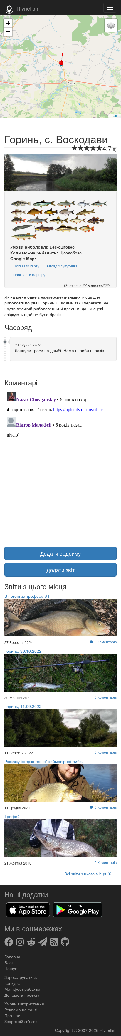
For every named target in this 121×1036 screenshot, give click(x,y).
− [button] (8, 32)
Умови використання (24, 1004)
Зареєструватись (20, 977)
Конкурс (12, 983)
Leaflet (115, 116)
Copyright (64, 1030)
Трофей (12, 816)
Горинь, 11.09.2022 (22, 706)
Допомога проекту (21, 995)
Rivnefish (108, 1030)
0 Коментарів (106, 696)
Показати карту (26, 265)
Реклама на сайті (20, 1009)
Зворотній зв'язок (20, 1021)
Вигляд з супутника (62, 265)
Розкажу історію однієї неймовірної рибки (44, 761)
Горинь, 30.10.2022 (22, 651)
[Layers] (111, 25)
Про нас (12, 1015)
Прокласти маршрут (30, 274)
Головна (12, 957)
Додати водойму (60, 553)
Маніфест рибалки (22, 989)
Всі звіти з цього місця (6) (88, 874)
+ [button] (8, 23)
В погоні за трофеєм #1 (27, 596)
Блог (8, 962)
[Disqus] (60, 463)
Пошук (10, 968)
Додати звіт (60, 570)
